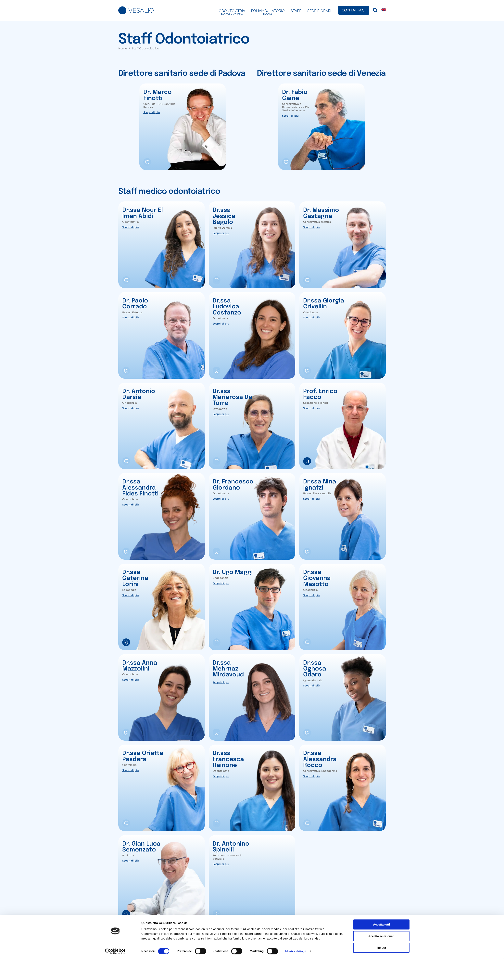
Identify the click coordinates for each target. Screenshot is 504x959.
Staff (296, 11)
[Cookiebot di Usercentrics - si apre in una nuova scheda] (115, 951)
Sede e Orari (319, 11)
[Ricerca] (375, 10)
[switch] (200, 951)
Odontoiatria (232, 12)
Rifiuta (381, 947)
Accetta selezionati (381, 936)
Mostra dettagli (295, 951)
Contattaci (354, 10)
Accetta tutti (381, 924)
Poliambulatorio (268, 12)
